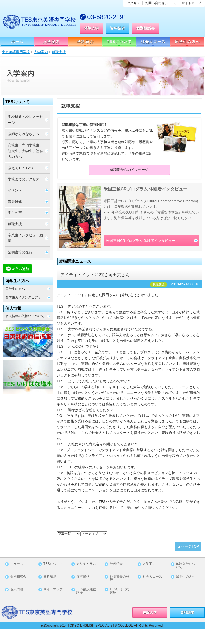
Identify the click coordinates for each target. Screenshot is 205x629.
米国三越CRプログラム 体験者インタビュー (140, 241)
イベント (15, 190)
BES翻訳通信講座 (86, 591)
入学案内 (51, 41)
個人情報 (16, 589)
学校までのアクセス (24, 179)
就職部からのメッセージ (129, 170)
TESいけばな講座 (119, 591)
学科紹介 (85, 41)
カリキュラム (86, 564)
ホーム (17, 41)
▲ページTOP (188, 546)
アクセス (133, 3)
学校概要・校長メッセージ (25, 119)
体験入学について (186, 565)
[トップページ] (40, 21)
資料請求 (117, 28)
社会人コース (153, 41)
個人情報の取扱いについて (25, 316)
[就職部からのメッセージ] (176, 137)
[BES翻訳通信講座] (28, 340)
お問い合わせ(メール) (160, 3)
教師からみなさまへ (24, 134)
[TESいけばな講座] (28, 377)
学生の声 (15, 213)
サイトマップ (191, 3)
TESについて (119, 41)
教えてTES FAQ (20, 168)
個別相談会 (145, 28)
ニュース (16, 564)
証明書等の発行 (20, 252)
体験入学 (91, 28)
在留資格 (83, 576)
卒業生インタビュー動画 (25, 238)
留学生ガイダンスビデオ (23, 297)
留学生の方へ (187, 41)
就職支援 (15, 224)
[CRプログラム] (80, 217)
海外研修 (15, 202)
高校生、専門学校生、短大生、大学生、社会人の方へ (25, 151)
